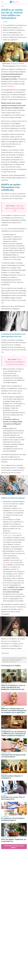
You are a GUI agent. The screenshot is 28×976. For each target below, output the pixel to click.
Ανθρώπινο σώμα (5, 753)
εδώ (8, 272)
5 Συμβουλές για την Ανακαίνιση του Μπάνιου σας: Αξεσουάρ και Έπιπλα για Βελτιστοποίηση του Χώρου (13, 734)
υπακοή (5, 228)
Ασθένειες (4, 795)
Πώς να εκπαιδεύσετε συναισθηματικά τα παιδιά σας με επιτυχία (15, 362)
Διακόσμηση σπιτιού (6, 683)
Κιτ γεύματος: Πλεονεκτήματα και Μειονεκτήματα (13, 819)
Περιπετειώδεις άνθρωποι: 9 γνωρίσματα (12, 777)
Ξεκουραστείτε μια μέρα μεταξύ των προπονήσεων (13, 756)
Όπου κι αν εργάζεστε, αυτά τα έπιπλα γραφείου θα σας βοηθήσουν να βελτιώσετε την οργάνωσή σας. (13, 687)
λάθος (9, 589)
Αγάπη (2, 6)
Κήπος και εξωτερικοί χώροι (8, 837)
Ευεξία (3, 706)
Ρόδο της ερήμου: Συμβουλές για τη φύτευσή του (13, 840)
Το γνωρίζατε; (5, 816)
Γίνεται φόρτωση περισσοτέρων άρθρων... (14, 846)
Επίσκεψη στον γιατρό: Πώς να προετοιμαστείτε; (13, 798)
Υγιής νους (4, 774)
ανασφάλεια (10, 86)
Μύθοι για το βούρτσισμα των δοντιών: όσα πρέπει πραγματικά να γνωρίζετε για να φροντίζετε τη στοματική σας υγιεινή (14, 710)
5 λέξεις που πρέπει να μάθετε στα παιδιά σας (14, 208)
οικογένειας (7, 562)
